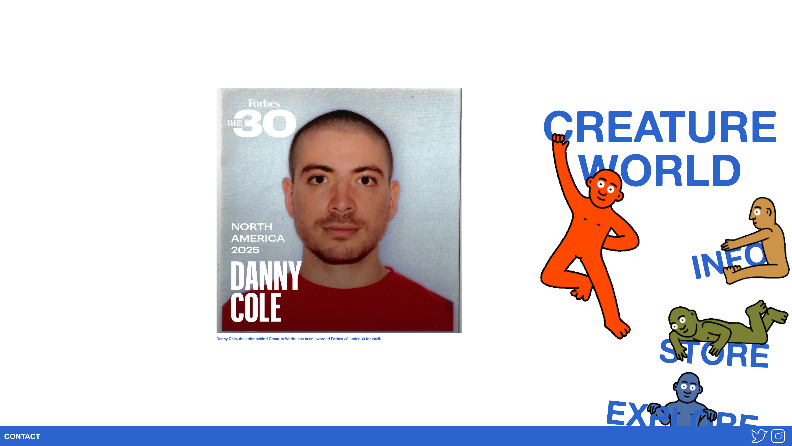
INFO (730, 259)
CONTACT (22, 436)
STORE (714, 352)
